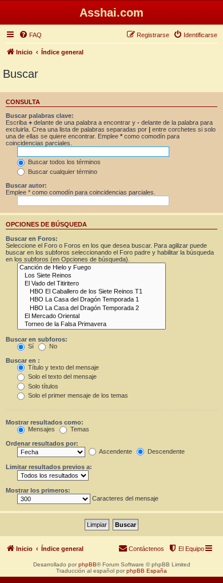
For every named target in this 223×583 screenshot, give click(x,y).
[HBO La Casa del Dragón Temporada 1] (91, 300)
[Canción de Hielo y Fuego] (91, 268)
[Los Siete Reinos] (91, 276)
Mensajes (40, 429)
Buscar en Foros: (32, 238)
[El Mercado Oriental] (91, 316)
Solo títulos (42, 386)
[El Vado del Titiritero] (91, 284)
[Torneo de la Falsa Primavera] (91, 324)
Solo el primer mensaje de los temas (77, 395)
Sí (30, 346)
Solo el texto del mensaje (61, 376)
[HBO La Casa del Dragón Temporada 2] (91, 308)
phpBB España (146, 571)
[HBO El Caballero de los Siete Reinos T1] (91, 292)
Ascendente (115, 451)
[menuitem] (30, 35)
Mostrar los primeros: (38, 490)
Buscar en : (23, 360)
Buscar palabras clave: (40, 115)
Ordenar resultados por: (42, 443)
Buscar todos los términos (63, 161)
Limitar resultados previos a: (49, 466)
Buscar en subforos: (36, 339)
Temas (79, 429)
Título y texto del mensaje (62, 367)
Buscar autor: (26, 185)
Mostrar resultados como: (44, 422)
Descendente (165, 451)
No (52, 346)
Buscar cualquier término (61, 171)
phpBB (87, 564)
